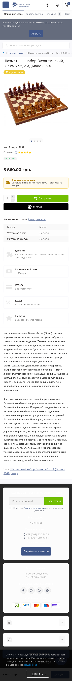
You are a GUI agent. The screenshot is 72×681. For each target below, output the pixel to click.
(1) (16, 152)
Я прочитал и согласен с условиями (38, 509)
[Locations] (48, 5)
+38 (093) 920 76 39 (37, 534)
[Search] (6, 45)
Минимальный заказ (26, 269)
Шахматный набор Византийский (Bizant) (37, 469)
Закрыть (36, 33)
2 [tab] (34, 141)
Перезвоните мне (36, 542)
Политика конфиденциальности (38, 508)
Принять (37, 673)
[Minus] (13, 200)
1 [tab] (31, 141)
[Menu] (6, 5)
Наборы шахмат (16, 53)
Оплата (19, 285)
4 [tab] (40, 141)
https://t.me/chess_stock (47, 590)
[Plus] (13, 196)
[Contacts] (57, 5)
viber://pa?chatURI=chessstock (39, 590)
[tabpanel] (36, 103)
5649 (7, 473)
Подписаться (54, 501)
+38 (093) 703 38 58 (37, 537)
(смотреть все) (37, 219)
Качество (20, 316)
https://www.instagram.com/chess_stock (31, 590)
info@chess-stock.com (36, 598)
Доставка (20, 250)
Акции (18, 300)
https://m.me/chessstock (23, 590)
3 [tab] (37, 141)
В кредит (39, 206)
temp (14, 473)
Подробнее (13, 26)
